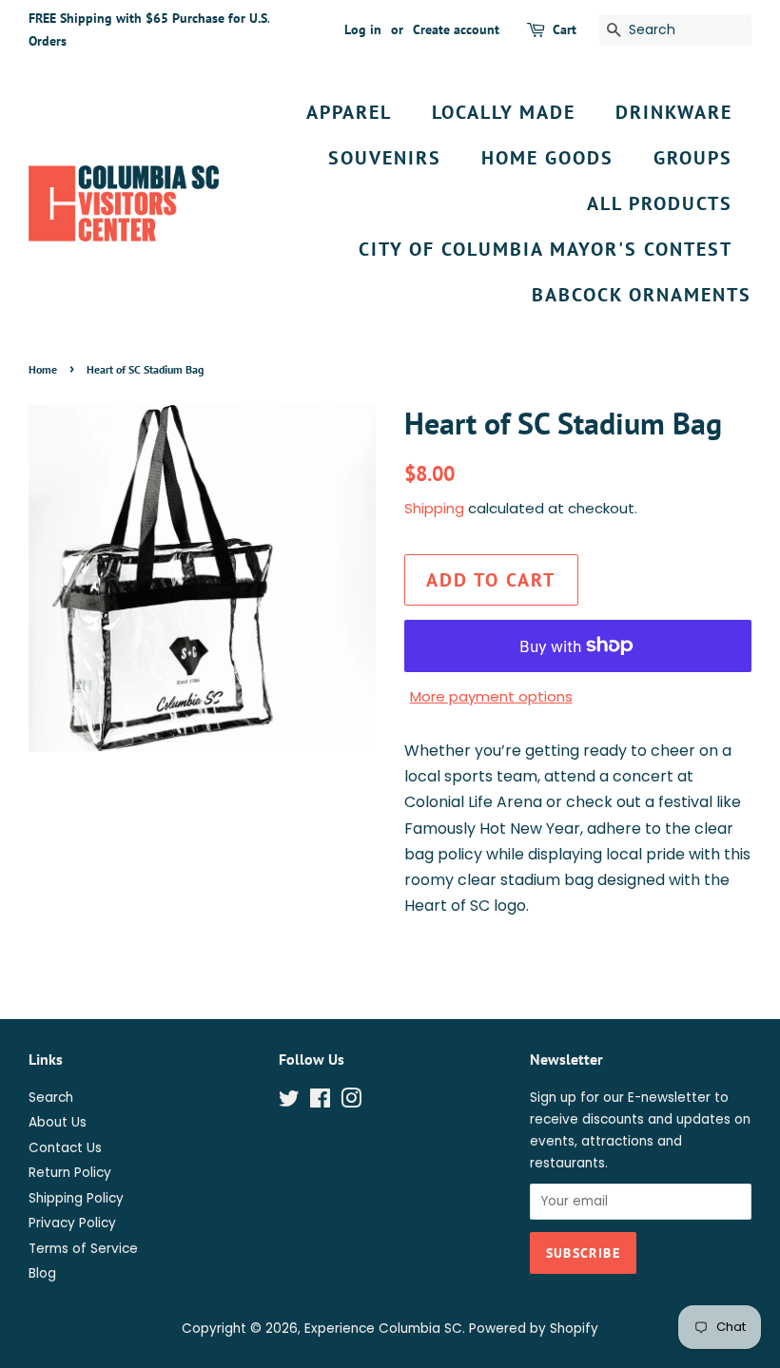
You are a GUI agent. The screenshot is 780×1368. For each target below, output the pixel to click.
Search (51, 1098)
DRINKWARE (673, 112)
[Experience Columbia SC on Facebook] (320, 1102)
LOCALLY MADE (503, 112)
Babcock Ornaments (641, 294)
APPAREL (349, 112)
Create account (456, 29)
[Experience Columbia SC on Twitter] (289, 1102)
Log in (362, 29)
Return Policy (70, 1173)
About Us (58, 1122)
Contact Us (65, 1148)
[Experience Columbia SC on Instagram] (351, 1102)
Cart (564, 29)
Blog (42, 1273)
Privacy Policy (72, 1223)
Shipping (434, 508)
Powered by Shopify (533, 1329)
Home (43, 369)
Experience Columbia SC (383, 1329)
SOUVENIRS (384, 157)
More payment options (491, 696)
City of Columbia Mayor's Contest (545, 249)
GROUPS (692, 157)
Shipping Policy (76, 1198)
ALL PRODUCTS (659, 203)
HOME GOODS (547, 157)
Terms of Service (83, 1249)
